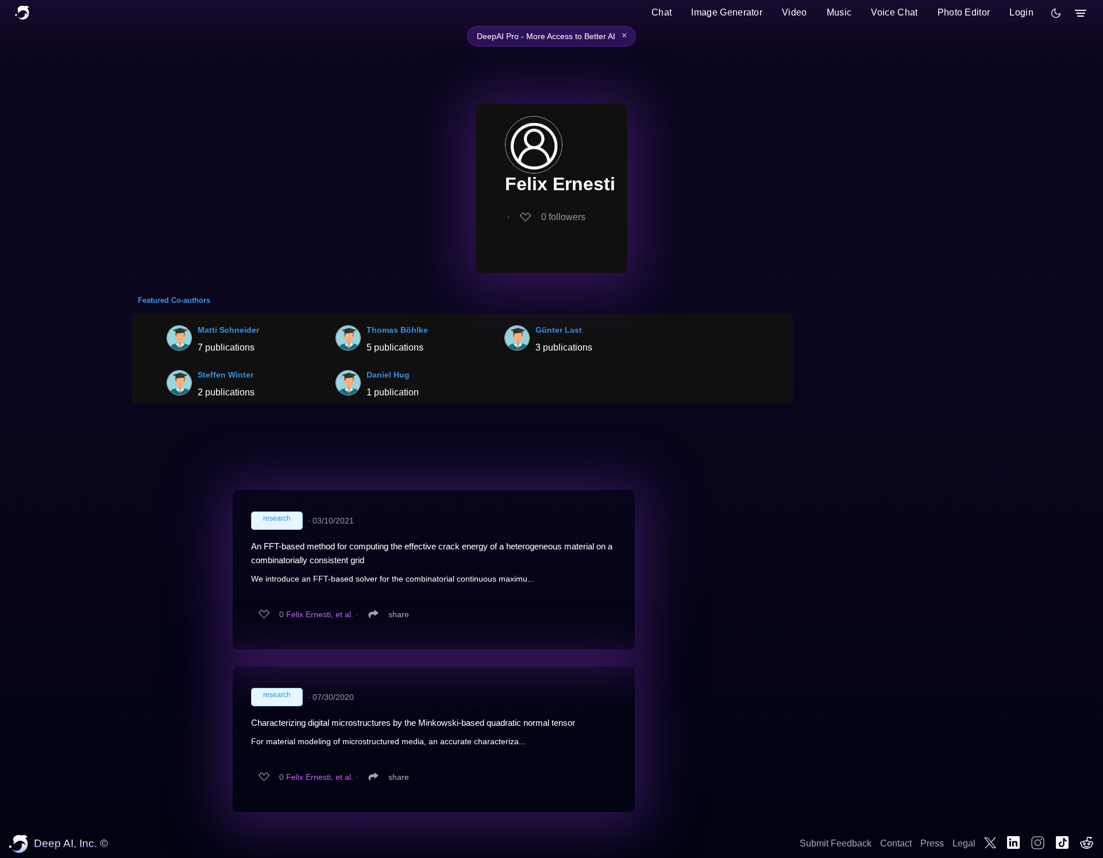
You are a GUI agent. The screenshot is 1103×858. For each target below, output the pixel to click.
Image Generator (726, 12)
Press (932, 843)
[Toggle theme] (1056, 13)
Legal (963, 843)
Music (839, 12)
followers (563, 217)
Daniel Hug (388, 374)
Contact (896, 843)
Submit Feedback (835, 843)
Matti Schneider (228, 329)
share (398, 614)
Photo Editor (964, 12)
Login (1021, 12)
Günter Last (558, 329)
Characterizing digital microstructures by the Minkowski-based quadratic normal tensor (413, 723)
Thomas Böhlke (397, 329)
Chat (661, 12)
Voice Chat (894, 12)
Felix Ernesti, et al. (319, 614)
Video (794, 12)
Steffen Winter (225, 374)
